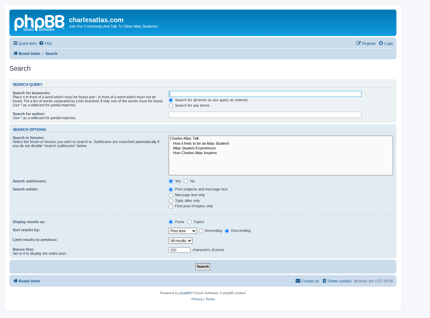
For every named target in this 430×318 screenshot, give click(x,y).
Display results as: (29, 222)
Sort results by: (26, 230)
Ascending (213, 230)
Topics (198, 222)
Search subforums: (30, 181)
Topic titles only (187, 201)
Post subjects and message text (200, 189)
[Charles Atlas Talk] (280, 138)
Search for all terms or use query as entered (210, 100)
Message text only (189, 195)
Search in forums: (28, 138)
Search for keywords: (31, 93)
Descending (240, 230)
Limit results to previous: (35, 240)
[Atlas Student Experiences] (280, 148)
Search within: (25, 189)
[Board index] (40, 22)
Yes (177, 181)
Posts (179, 222)
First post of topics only (193, 206)
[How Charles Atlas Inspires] (280, 153)
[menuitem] (45, 43)
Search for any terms (192, 105)
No (192, 181)
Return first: (23, 249)
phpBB (185, 293)
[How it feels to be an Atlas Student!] (280, 143)
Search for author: (29, 114)
